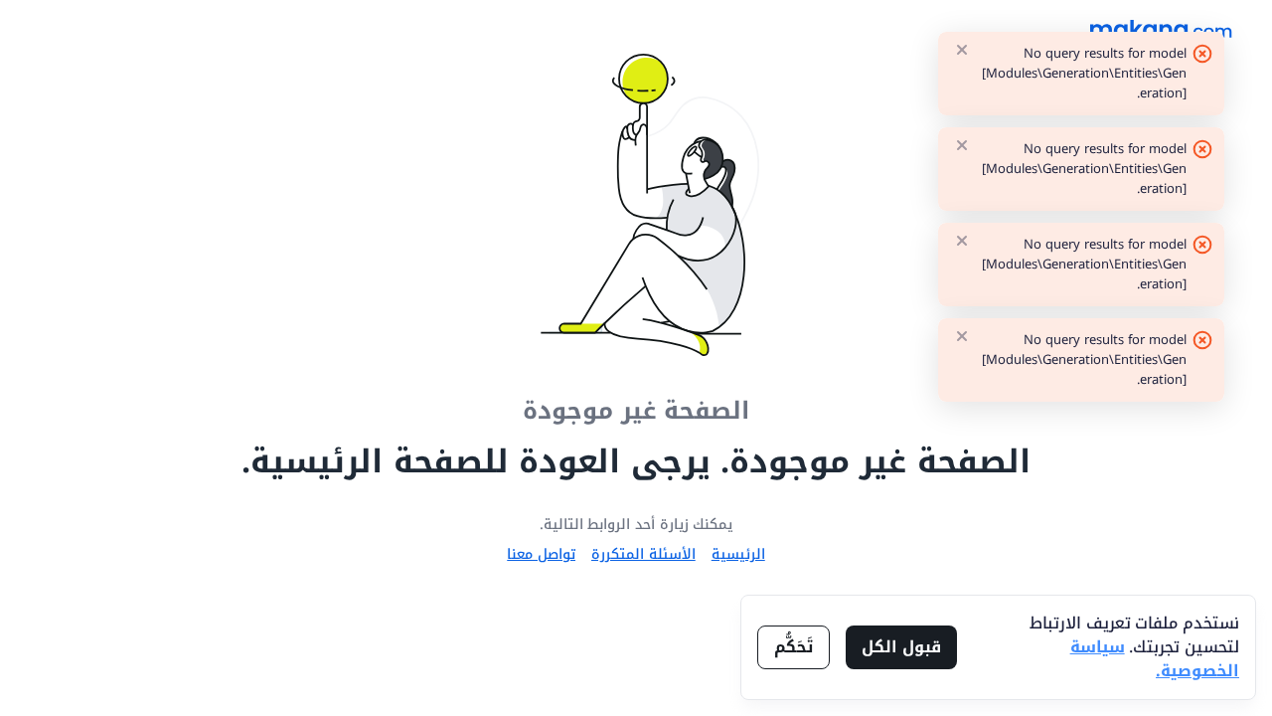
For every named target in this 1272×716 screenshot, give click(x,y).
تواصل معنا (541, 555)
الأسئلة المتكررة (643, 555)
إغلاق (962, 50)
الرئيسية (738, 555)
